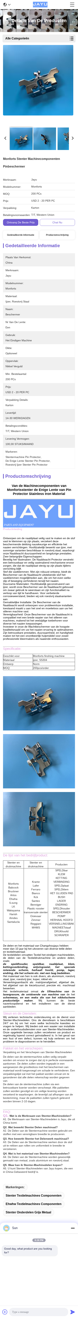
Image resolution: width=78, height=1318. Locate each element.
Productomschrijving (57, 235)
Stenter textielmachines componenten (34, 1195)
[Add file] (5, 1312)
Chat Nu (57, 222)
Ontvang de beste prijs (21, 222)
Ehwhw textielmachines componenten (34, 1204)
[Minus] (72, 1228)
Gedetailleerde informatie (20, 235)
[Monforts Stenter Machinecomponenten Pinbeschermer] (38, 84)
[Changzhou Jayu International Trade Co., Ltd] (40, 4)
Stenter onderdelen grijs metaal (28, 1212)
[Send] (73, 1312)
